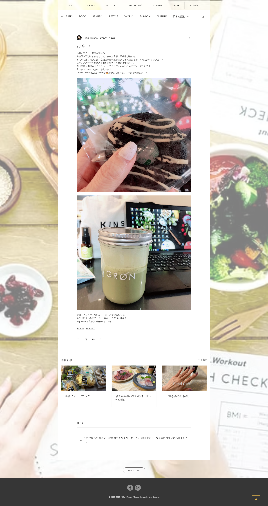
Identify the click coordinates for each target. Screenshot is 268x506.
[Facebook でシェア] (78, 338)
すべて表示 (201, 359)
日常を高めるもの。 (178, 396)
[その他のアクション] (189, 38)
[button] (202, 16)
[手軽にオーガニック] (83, 378)
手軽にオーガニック (77, 396)
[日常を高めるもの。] (184, 378)
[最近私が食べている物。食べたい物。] (134, 378)
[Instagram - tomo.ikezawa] (138, 488)
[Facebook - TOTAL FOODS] (130, 488)
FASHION (145, 16)
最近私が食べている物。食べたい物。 (133, 398)
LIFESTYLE (113, 16)
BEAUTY (97, 16)
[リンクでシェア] (100, 338)
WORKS (129, 16)
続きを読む (179, 16)
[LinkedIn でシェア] (93, 338)
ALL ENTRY (67, 16)
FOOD (82, 16)
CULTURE (162, 16)
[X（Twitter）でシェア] (85, 338)
